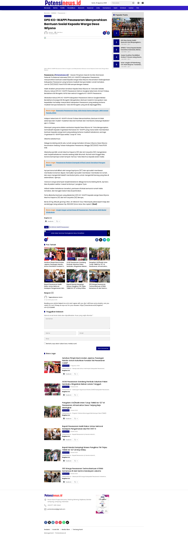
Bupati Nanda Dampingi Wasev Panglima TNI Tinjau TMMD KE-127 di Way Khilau (76, 286)
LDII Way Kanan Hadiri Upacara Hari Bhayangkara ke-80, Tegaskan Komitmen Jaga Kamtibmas (130, 41)
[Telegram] (104, 239)
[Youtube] (60, 522)
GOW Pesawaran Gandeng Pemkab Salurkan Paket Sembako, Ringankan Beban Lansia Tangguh (77, 264)
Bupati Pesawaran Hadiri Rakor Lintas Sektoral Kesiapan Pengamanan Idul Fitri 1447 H (54, 286)
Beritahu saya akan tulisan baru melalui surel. (61, 344)
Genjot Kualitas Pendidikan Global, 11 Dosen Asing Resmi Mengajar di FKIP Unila (131, 56)
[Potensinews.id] (63, 3)
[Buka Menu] (142, 3)
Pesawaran (48, 16)
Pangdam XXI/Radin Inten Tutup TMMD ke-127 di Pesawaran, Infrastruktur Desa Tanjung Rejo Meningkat (98, 264)
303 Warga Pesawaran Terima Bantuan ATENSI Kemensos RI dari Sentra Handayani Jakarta (98, 286)
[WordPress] (53, 522)
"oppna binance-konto (55, 297)
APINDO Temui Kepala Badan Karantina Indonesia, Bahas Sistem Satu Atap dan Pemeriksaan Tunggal (131, 49)
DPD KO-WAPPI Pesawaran (60, 227)
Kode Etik (55, 529)
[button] (133, 3)
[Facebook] (97, 239)
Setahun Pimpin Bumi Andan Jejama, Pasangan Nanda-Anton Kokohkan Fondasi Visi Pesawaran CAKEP (54, 264)
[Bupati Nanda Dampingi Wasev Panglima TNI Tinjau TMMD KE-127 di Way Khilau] (77, 275)
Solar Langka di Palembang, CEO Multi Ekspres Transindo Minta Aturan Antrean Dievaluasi (131, 64)
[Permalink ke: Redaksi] (46, 33)
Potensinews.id (61, 75)
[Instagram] (56, 522)
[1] (104, 33)
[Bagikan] (108, 33)
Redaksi (51, 32)
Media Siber (66, 529)
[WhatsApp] (108, 239)
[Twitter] (100, 239)
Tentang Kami (78, 529)
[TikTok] (67, 522)
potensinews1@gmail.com (56, 509)
